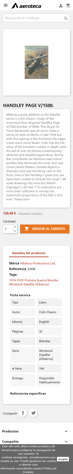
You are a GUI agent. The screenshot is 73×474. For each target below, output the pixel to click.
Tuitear (33, 413)
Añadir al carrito (44, 228)
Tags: (13, 274)
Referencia (17, 269)
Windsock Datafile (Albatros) (29, 284)
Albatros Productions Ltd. (38, 263)
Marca (14, 263)
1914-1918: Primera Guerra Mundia (33, 280)
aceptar (63, 459)
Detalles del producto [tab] (28, 253)
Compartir (23, 413)
